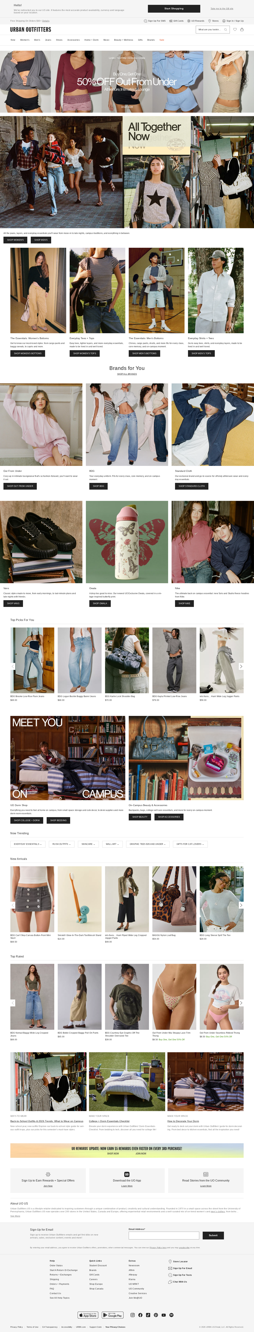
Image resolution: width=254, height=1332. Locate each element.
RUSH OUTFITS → (62, 844)
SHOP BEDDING (58, 820)
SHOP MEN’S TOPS (201, 353)
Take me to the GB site (222, 8)
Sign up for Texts (182, 1275)
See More (15, 1216)
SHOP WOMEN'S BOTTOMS (27, 353)
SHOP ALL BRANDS (127, 374)
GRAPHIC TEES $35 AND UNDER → (148, 844)
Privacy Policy (16, 1327)
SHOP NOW (127, 107)
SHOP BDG (98, 486)
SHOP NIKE (184, 603)
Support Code (95, 1327)
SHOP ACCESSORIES (169, 817)
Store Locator (180, 1261)
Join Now (48, 1186)
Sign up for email (182, 1268)
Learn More (127, 1186)
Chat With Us (180, 1282)
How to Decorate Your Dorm (183, 1121)
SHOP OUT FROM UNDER (20, 486)
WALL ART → (112, 844)
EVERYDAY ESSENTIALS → (28, 844)
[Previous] (13, 666)
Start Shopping (174, 8)
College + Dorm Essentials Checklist (109, 1121)
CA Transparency (50, 1327)
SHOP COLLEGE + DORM (27, 820)
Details (46, 21)
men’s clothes (218, 1211)
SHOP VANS (13, 603)
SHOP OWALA (100, 603)
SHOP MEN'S (41, 240)
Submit (213, 1235)
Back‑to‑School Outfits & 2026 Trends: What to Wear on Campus (46, 1121)
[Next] (240, 666)
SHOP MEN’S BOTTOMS (144, 353)
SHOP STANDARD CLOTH (192, 486)
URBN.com (81, 1327)
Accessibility (66, 1327)
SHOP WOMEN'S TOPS (84, 353)
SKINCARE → (88, 844)
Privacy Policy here (158, 1248)
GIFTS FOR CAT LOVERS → (190, 844)
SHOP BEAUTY (139, 817)
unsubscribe (184, 1248)
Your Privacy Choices (115, 1327)
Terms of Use (32, 1327)
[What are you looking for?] (226, 29)
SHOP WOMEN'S (15, 240)
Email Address (136, 1229)
